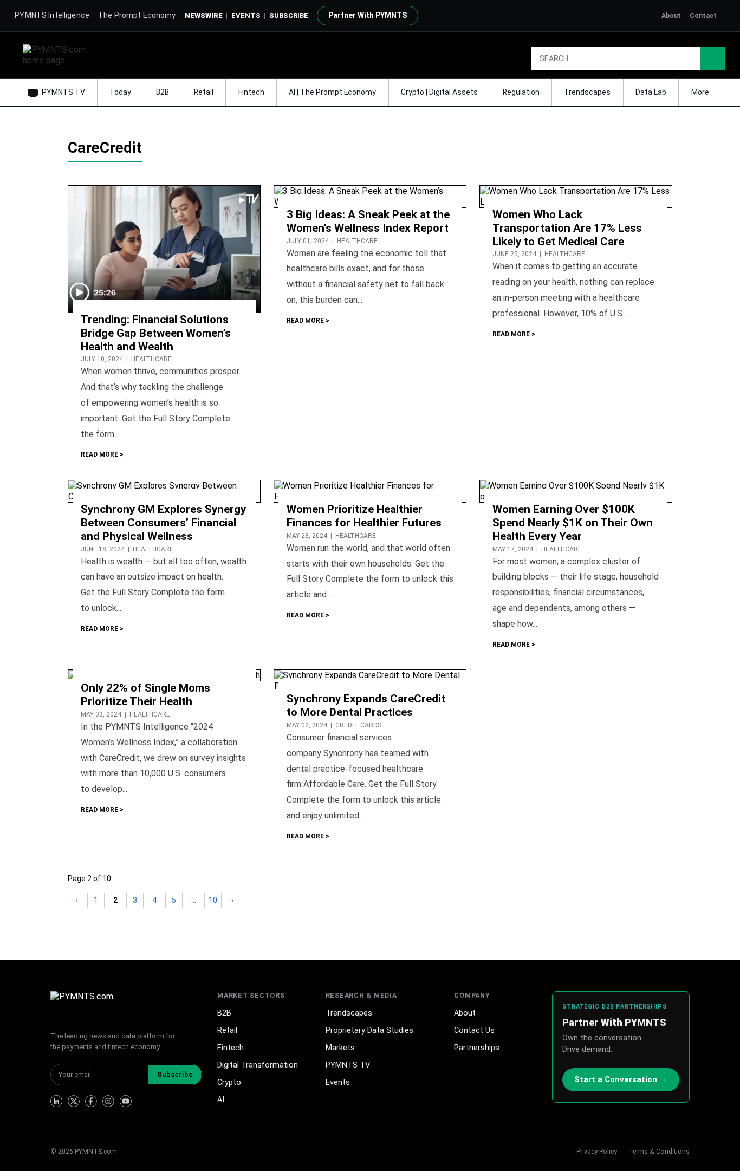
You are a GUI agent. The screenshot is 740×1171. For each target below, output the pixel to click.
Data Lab (650, 92)
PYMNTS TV (63, 92)
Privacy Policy (596, 1151)
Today (120, 92)
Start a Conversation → (620, 1079)
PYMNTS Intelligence (52, 15)
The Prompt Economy (137, 15)
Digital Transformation (257, 1065)
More (701, 92)
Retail (203, 92)
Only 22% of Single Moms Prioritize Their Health (145, 694)
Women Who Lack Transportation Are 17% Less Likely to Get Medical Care (567, 228)
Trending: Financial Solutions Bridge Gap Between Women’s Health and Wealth (156, 333)
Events (246, 15)
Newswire (204, 15)
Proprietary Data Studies (369, 1030)
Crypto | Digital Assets (439, 92)
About (671, 15)
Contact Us (474, 1030)
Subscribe (174, 1074)
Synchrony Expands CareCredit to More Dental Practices (366, 705)
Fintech (251, 92)
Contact (703, 15)
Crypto (229, 1082)
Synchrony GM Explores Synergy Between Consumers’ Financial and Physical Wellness (163, 523)
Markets (340, 1047)
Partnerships (476, 1047)
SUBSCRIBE (288, 15)
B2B (162, 92)
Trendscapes (587, 92)
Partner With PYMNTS (367, 15)
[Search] (712, 58)
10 (213, 900)
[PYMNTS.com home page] (58, 54)
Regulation (521, 92)
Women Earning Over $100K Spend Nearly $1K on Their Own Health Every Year (572, 523)
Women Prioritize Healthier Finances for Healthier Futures (364, 516)
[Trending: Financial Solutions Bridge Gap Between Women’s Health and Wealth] (164, 248)
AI (220, 1099)
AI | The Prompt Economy (332, 92)
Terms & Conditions (659, 1151)
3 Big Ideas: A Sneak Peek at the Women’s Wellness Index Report (368, 221)
